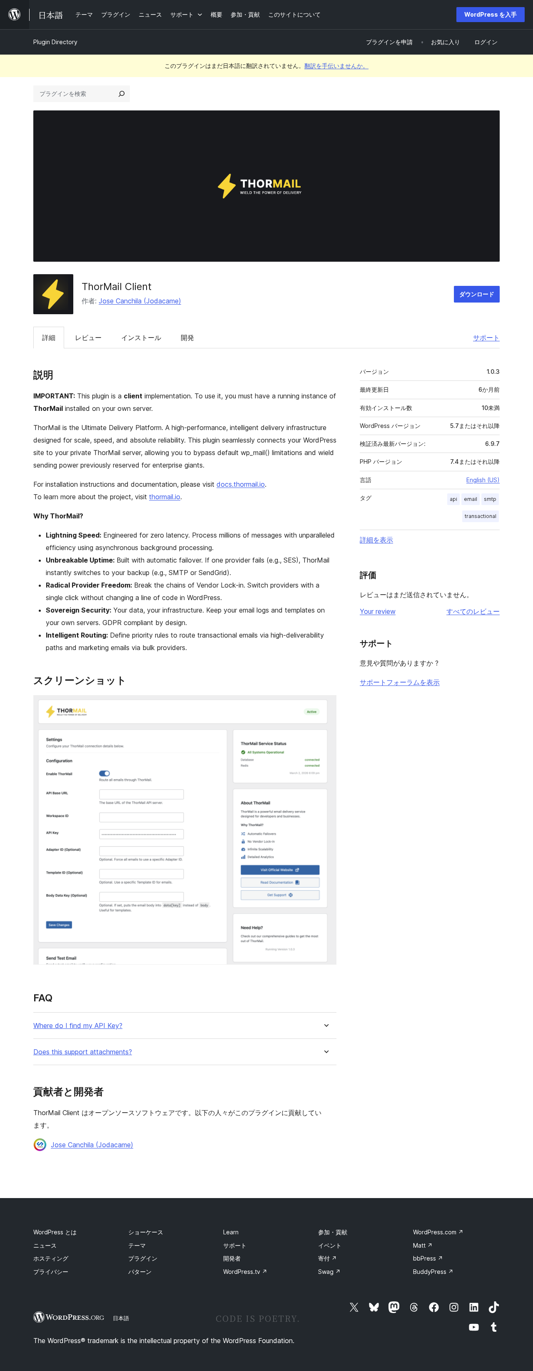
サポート (486, 337)
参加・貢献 (332, 1232)
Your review (378, 611)
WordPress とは (55, 1232)
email (470, 499)
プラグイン (142, 1258)
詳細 (48, 337)
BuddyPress (433, 1271)
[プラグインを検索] (121, 93)
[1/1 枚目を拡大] (325, 706)
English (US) (483, 479)
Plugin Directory (55, 41)
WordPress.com (438, 1232)
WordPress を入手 (490, 14)
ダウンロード (476, 294)
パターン (140, 1271)
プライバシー (50, 1271)
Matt (423, 1245)
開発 (187, 337)
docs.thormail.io (241, 484)
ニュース (45, 1245)
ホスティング (50, 1258)
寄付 (327, 1258)
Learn (231, 1232)
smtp (490, 499)
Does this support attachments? (82, 1052)
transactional (480, 516)
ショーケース (145, 1232)
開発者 (232, 1258)
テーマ (137, 1245)
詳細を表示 (376, 539)
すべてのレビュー (473, 611)
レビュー (88, 337)
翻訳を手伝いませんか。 (336, 65)
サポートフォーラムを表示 (400, 682)
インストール (141, 337)
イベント (329, 1245)
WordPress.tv (245, 1271)
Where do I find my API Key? (77, 1026)
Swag (329, 1271)
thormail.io (164, 497)
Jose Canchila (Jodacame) (140, 301)
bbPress (428, 1258)
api (453, 499)
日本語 (121, 1318)
